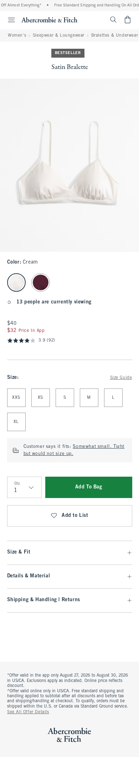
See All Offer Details (28, 712)
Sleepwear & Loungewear (58, 35)
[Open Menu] (8, 19)
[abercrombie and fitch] (49, 20)
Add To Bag (88, 487)
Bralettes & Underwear (114, 35)
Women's (17, 35)
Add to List (75, 515)
